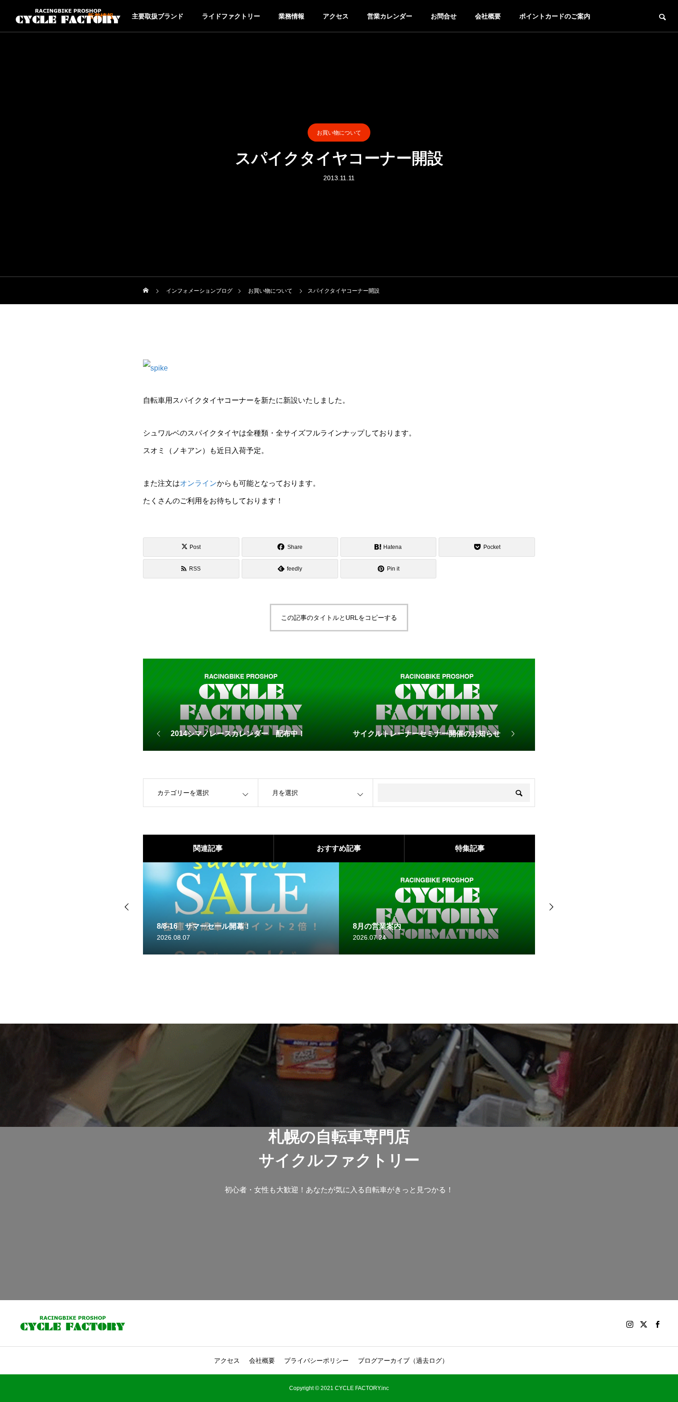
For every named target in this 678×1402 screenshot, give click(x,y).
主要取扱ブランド (158, 16)
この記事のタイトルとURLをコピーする (339, 617)
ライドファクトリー (231, 16)
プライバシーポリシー (316, 1360)
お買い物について (339, 133)
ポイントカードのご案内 (554, 16)
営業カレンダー (389, 16)
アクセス (336, 16)
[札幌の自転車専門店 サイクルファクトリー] (68, 16)
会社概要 (488, 16)
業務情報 (291, 16)
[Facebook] (657, 1324)
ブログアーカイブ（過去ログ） (403, 1360)
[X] (643, 1324)
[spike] (155, 368)
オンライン (198, 483)
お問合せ (444, 16)
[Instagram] (629, 1324)
